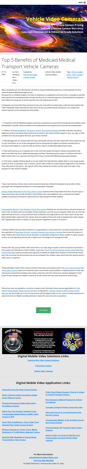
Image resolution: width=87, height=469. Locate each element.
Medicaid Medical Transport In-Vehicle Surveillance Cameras (35, 130)
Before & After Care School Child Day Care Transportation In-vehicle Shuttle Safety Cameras (63, 438)
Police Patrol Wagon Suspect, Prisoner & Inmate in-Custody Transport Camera (65, 393)
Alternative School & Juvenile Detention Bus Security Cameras (38, 232)
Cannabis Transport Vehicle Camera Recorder (64, 407)
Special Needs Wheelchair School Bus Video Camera (22, 191)
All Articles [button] (43, 310)
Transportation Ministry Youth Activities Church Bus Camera (24, 209)
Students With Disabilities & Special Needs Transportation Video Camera (19, 438)
